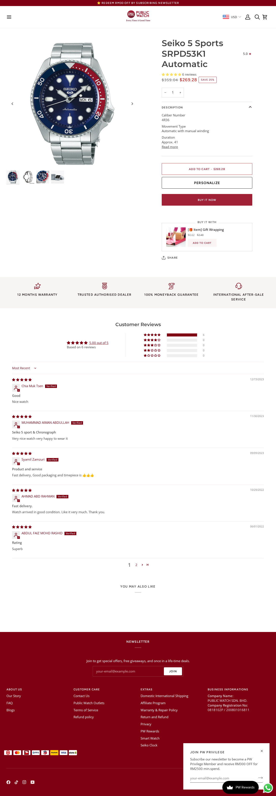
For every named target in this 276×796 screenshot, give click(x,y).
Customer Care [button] (87, 689)
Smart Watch (150, 738)
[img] (22, 380)
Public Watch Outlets (89, 703)
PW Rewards (150, 731)
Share (172, 257)
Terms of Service (86, 710)
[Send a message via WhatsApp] (268, 788)
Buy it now (207, 200)
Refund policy (84, 717)
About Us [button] (14, 689)
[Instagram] (24, 782)
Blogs (10, 710)
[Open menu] (10, 17)
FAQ (9, 703)
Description (172, 107)
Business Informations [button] (228, 689)
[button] (172, 74)
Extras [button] (146, 689)
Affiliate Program (153, 703)
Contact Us (81, 696)
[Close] (264, 751)
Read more (170, 147)
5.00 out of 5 (98, 343)
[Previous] (12, 104)
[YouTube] (32, 782)
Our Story (13, 696)
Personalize (207, 183)
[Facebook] (8, 782)
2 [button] (136, 565)
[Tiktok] (16, 782)
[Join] (259, 777)
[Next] (132, 104)
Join (173, 671)
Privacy (146, 724)
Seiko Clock (149, 745)
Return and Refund (154, 717)
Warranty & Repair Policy (159, 710)
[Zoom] (72, 103)
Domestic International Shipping (164, 696)
